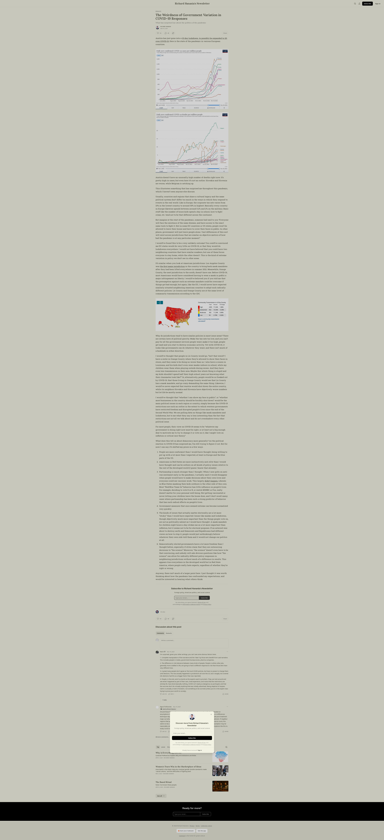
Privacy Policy (207, 744)
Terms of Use (202, 742)
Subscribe (192, 738)
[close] (211, 714)
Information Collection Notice (191, 744)
